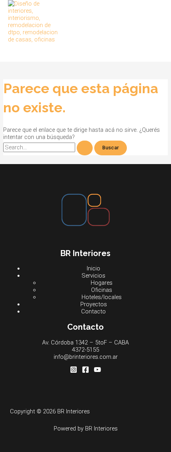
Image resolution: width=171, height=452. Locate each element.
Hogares (102, 282)
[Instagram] (73, 371)
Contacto (93, 311)
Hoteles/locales (102, 297)
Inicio (93, 268)
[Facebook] (85, 371)
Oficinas (101, 290)
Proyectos (93, 304)
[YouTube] (97, 371)
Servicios (93, 275)
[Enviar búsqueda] (85, 148)
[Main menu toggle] (24, 52)
